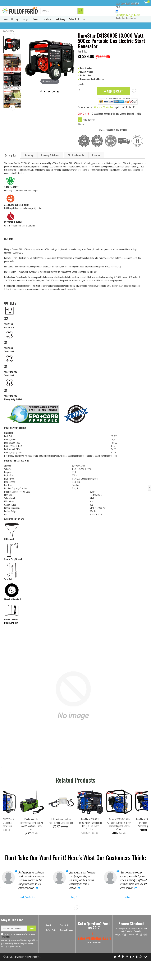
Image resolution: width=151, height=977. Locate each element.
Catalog (14, 19)
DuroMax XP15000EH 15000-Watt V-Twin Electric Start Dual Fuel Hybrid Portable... (90, 824)
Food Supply (60, 19)
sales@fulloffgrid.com (127, 15)
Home (5, 19)
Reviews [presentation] (96, 155)
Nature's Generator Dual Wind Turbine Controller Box (61, 821)
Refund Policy (51, 930)
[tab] (10, 155)
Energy (25, 19)
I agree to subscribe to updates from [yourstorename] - (18, 935)
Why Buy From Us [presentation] (76, 155)
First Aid (47, 19)
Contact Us (64, 925)
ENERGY (11, 31)
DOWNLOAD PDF (11, 622)
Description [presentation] (10, 155)
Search (48, 925)
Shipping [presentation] (28, 155)
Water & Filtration (77, 19)
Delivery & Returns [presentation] (50, 155)
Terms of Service (66, 930)
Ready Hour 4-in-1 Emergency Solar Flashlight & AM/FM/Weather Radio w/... (32, 824)
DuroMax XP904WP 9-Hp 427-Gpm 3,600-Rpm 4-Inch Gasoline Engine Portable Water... (119, 824)
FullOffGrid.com (17, 956)
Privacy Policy (5, 936)
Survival (36, 19)
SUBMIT (31, 928)
